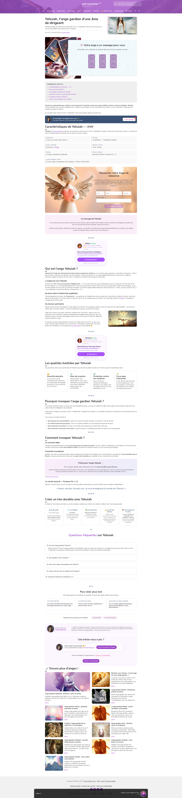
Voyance (96, 11)
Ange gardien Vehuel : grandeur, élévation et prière (76, 708)
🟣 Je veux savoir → (91, 354)
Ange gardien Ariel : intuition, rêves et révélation (122, 724)
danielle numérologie (52, 476)
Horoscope (50, 11)
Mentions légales (75, 786)
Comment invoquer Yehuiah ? (58, 96)
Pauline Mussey (65, 32)
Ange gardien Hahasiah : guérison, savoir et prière (63, 694)
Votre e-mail (100, 197)
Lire (46, 703)
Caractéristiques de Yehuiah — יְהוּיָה (60, 87)
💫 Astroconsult (107, 11)
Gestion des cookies (88, 786)
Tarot (79, 11)
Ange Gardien (97, 618)
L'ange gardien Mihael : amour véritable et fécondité (122, 708)
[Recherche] (139, 11)
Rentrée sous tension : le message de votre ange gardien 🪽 (124, 674)
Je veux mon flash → (91, 259)
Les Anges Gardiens (110, 618)
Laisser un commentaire (91, 661)
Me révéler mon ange (113, 206)
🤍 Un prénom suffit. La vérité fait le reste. (87, 255)
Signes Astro (61, 11)
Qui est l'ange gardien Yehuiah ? (60, 545)
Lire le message (129, 119)
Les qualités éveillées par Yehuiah (60, 92)
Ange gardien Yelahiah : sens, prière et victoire (122, 741)
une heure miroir (76, 325)
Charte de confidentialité (104, 786)
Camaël (56, 147)
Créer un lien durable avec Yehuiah (60, 99)
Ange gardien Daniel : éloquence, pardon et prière (123, 691)
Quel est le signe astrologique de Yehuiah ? (64, 564)
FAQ (98, 781)
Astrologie (71, 11)
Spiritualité (87, 11)
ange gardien (58, 131)
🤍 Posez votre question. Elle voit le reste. (87, 350)
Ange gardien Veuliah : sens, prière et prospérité (77, 758)
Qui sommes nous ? (90, 781)
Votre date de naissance (103, 190)
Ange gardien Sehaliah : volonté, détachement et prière (76, 741)
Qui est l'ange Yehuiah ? (56, 89)
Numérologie (119, 11)
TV (135, 11)
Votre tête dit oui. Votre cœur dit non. (89, 347)
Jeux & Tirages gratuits (108, 781)
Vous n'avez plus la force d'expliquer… (90, 252)
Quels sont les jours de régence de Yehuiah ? (64, 571)
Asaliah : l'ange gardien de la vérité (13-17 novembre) (74, 724)
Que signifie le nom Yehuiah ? (59, 558)
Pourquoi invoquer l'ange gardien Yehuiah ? (63, 94)
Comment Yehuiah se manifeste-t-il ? (60, 577)
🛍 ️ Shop (128, 11)
